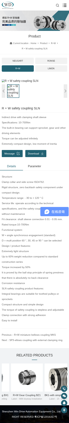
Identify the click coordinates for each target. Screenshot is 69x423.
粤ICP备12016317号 (45, 416)
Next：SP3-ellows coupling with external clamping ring (32, 340)
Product (43, 43)
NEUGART (18, 61)
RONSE (51, 61)
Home (33, 43)
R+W (53, 43)
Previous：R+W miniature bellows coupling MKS (29, 334)
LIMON (51, 68)
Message (9, 153)
